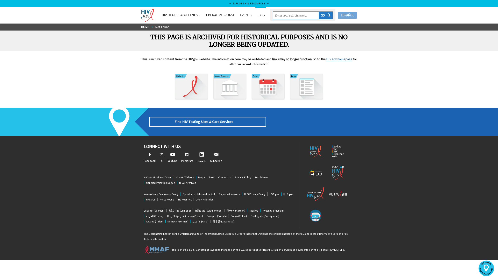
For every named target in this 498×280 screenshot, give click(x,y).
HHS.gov (288, 194)
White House (167, 199)
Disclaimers (262, 177)
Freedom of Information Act (199, 194)
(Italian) (154, 221)
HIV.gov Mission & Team (157, 177)
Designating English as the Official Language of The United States (186, 233)
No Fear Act (185, 199)
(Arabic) (154, 216)
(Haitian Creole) (185, 216)
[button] (326, 15)
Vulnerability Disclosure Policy (161, 194)
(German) (177, 221)
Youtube (172, 161)
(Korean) (235, 210)
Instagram (187, 161)
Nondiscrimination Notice (160, 183)
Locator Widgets (184, 177)
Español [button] (347, 15)
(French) (217, 216)
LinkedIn (201, 161)
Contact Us (224, 177)
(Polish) (239, 216)
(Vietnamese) (208, 210)
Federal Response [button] (219, 15)
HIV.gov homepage (339, 59)
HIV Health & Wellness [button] (180, 15)
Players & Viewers (229, 194)
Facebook (150, 161)
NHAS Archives (187, 183)
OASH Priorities (205, 199)
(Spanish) (154, 210)
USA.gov (274, 194)
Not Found (162, 27)
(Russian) (273, 210)
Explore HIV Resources (249, 3)
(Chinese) (179, 210)
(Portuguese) (265, 216)
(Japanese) (223, 221)
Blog (260, 15)
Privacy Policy (243, 177)
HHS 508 (150, 199)
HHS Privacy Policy (255, 194)
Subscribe (216, 161)
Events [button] (246, 15)
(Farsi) (200, 221)
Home (145, 27)
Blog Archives (206, 177)
